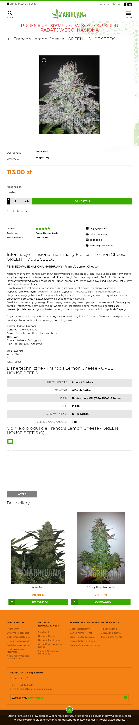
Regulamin (13, 628)
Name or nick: (10, 442)
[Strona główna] (69, 14)
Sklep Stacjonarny (80, 628)
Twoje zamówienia (111, 636)
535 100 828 (21, 684)
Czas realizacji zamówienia (85, 645)
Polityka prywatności (18, 645)
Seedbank (43, 632)
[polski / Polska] (120, 3)
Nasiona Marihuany (49, 640)
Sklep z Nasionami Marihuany (48, 652)
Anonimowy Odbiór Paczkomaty (18, 657)
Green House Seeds (47, 233)
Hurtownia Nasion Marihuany (17, 650)
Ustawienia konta (111, 632)
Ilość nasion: (14, 187)
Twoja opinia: (11, 450)
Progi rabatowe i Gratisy (83, 641)
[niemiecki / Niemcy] (115, 3)
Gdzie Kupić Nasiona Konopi (50, 645)
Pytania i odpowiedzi (19, 641)
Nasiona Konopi (47, 636)
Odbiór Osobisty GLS (18, 636)
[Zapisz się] (125, 697)
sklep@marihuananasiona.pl (31, 689)
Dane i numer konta (81, 632)
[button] (108, 228)
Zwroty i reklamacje (18, 632)
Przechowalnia (109, 628)
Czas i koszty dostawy (82, 636)
